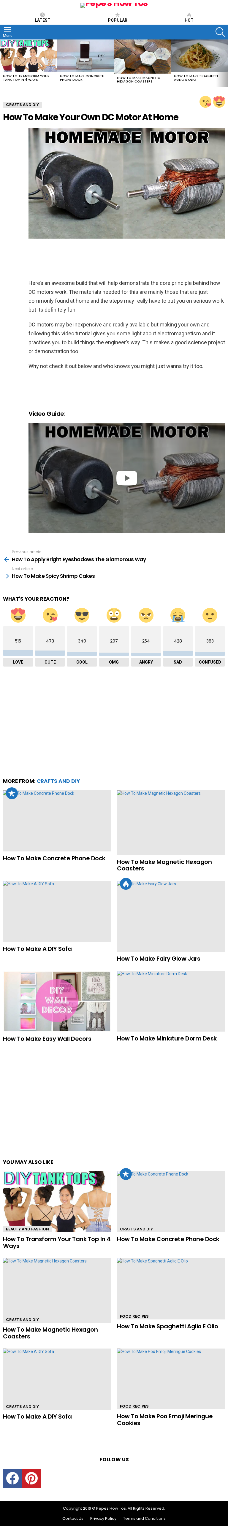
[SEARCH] (220, 32)
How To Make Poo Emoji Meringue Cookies (165, 1419)
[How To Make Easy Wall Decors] (57, 1001)
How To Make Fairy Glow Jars (158, 958)
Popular (117, 20)
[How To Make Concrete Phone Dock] (85, 55)
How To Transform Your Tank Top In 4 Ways (26, 78)
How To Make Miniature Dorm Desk (167, 1038)
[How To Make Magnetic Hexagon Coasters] (142, 56)
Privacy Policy (103, 1518)
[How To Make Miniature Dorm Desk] (171, 1001)
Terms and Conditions (144, 1518)
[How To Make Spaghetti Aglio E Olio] (199, 55)
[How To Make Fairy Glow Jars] (171, 916)
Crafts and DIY (58, 781)
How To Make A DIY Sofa (37, 949)
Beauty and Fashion (27, 1229)
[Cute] (205, 102)
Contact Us (72, 1518)
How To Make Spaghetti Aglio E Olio (196, 78)
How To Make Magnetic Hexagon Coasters (138, 79)
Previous (3, 63)
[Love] (219, 102)
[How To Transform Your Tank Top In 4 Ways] (28, 55)
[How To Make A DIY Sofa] (57, 911)
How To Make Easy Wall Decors (47, 1039)
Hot (189, 20)
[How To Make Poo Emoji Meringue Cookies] (171, 1379)
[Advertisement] (77, 260)
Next (225, 63)
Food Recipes (134, 1316)
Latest (42, 20)
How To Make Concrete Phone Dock (82, 78)
